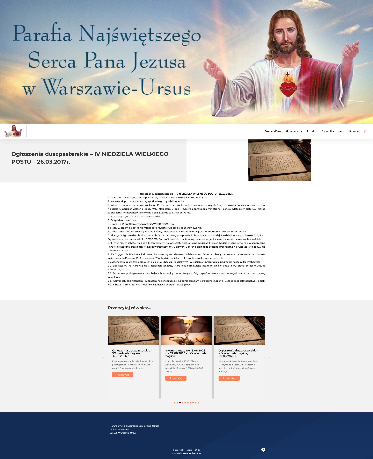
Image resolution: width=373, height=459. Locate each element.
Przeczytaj (123, 374)
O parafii (326, 131)
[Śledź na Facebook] (263, 450)
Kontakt (354, 131)
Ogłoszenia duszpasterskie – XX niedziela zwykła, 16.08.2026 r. (132, 353)
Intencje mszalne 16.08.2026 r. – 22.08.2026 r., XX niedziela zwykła (186, 353)
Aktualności (293, 131)
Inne (340, 131)
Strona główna (273, 131)
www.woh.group (192, 453)
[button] (269, 357)
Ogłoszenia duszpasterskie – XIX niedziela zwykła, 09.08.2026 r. (239, 353)
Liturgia (310, 131)
